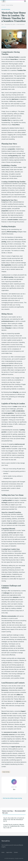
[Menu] (25, 1)
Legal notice (9, 852)
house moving (9, 5)
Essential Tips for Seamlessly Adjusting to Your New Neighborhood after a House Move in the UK (13, 826)
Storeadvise (5, 841)
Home (2, 852)
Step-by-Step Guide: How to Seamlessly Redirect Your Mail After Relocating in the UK (13, 819)
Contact (16, 852)
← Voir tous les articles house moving (11, 798)
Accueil (3, 5)
